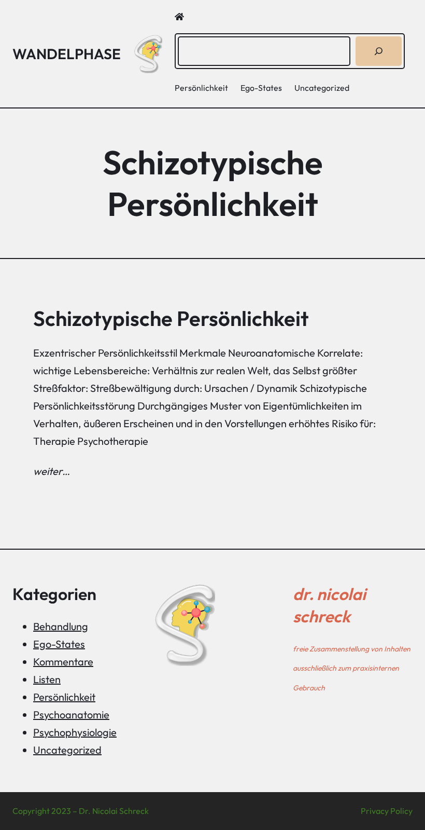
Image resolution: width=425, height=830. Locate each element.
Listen (47, 679)
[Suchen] (379, 51)
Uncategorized (67, 749)
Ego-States (59, 643)
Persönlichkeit (64, 696)
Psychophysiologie (75, 732)
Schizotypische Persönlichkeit (171, 318)
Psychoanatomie (71, 714)
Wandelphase (66, 54)
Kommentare (63, 661)
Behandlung (60, 626)
